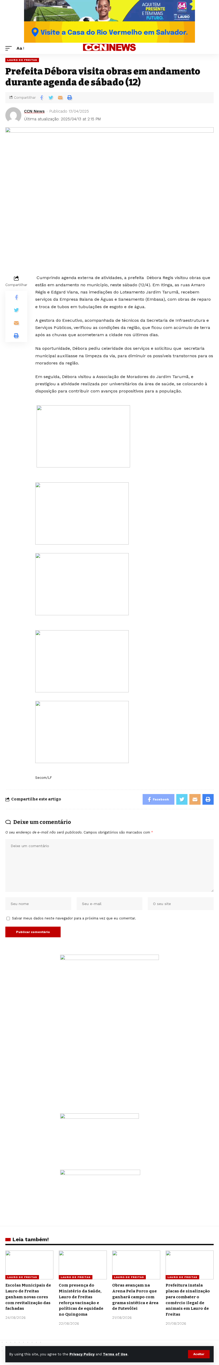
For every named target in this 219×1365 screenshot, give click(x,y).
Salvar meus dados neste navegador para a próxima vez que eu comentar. (74, 918)
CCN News (34, 111)
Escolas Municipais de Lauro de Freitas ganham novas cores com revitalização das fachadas (28, 1297)
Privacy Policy (82, 1354)
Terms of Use (115, 1354)
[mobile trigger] (9, 48)
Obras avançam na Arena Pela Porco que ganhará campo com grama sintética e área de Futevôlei (135, 1297)
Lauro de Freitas (22, 59)
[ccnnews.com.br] (109, 48)
